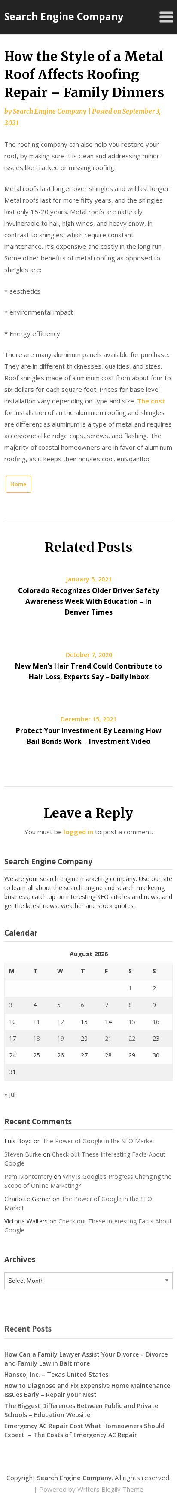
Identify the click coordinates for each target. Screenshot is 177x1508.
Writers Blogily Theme (110, 1489)
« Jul (9, 1094)
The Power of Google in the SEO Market (99, 1141)
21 (108, 1038)
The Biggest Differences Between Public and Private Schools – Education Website (81, 1410)
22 (131, 1038)
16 (156, 1021)
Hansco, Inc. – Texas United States (56, 1374)
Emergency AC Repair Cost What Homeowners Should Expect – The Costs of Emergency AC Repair (84, 1430)
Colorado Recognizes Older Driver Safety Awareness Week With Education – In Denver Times (88, 601)
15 (131, 1021)
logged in (78, 831)
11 (36, 1021)
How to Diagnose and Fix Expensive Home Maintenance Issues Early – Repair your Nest (87, 1390)
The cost (151, 401)
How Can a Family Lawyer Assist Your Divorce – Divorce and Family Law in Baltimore (86, 1358)
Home (18, 484)
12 (60, 1021)
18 (36, 1038)
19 (60, 1038)
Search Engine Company (63, 16)
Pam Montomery (28, 1176)
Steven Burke (22, 1154)
